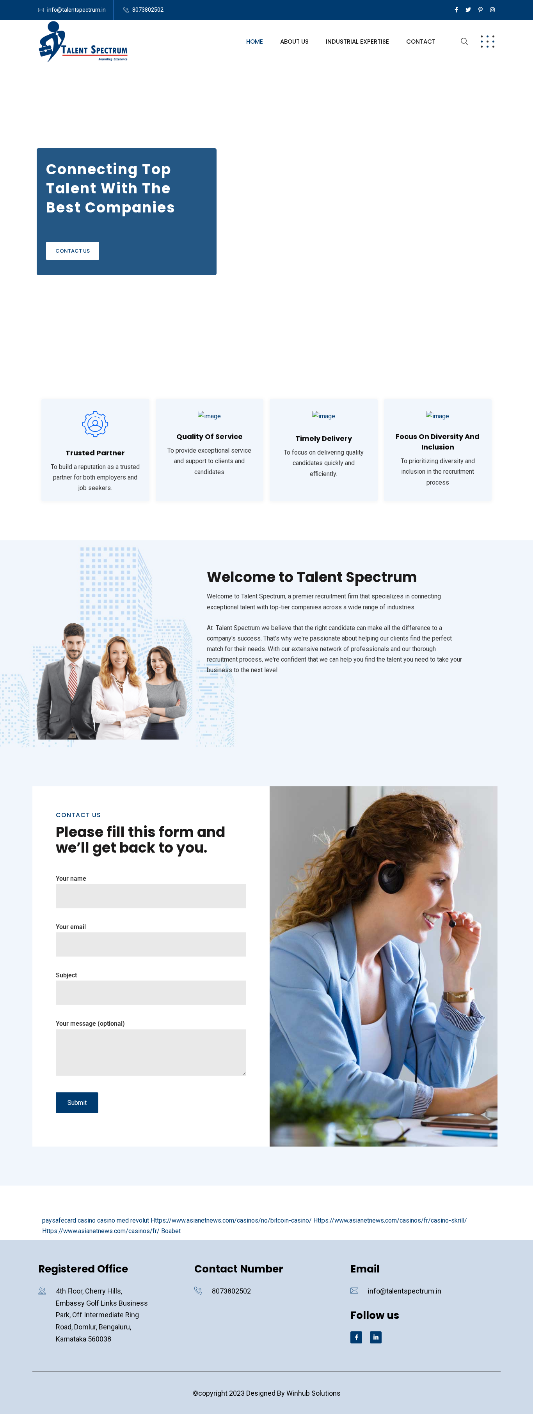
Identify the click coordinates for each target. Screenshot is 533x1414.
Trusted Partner (95, 453)
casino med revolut (123, 1220)
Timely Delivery (323, 438)
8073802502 (147, 10)
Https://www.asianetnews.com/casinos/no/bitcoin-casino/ (231, 1220)
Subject (66, 975)
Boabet (171, 1231)
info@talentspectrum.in (76, 10)
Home (254, 41)
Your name (71, 878)
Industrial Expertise (357, 41)
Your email (71, 927)
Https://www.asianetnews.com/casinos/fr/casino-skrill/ (390, 1220)
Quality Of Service (209, 436)
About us (294, 41)
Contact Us (72, 251)
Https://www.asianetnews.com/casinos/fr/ (101, 1231)
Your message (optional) (90, 1023)
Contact (420, 41)
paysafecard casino (69, 1220)
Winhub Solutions (313, 1393)
